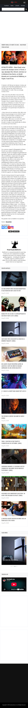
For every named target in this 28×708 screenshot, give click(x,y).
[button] (11, 566)
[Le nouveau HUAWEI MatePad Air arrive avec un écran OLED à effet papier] (14, 508)
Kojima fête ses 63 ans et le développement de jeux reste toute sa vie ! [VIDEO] (13, 315)
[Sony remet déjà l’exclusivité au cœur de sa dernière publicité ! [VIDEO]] (14, 329)
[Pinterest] (9, 227)
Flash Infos (5, 533)
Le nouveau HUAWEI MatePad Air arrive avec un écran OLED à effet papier (13, 519)
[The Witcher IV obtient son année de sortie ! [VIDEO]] (14, 406)
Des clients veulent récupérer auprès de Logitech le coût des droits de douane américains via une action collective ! (12, 366)
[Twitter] (6, 227)
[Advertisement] (14, 26)
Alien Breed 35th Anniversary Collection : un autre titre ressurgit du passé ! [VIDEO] (13, 494)
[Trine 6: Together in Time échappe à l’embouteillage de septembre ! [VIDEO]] (14, 431)
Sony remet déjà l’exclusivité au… (10, 560)
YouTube (23, 5)
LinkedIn (17, 5)
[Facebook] (3, 227)
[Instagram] (12, 227)
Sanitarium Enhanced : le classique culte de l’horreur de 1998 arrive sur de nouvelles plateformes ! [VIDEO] (12, 468)
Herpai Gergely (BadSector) (14, 250)
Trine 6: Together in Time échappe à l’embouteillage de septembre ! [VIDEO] (11, 442)
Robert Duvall (16, 231)
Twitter (11, 5)
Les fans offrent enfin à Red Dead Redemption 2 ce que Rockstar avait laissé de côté (13, 290)
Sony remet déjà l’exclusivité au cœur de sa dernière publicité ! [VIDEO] (13, 340)
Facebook (6, 5)
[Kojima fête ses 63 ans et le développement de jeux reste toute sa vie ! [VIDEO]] (14, 303)
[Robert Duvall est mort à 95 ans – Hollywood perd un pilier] (14, 57)
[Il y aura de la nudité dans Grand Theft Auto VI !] (14, 381)
